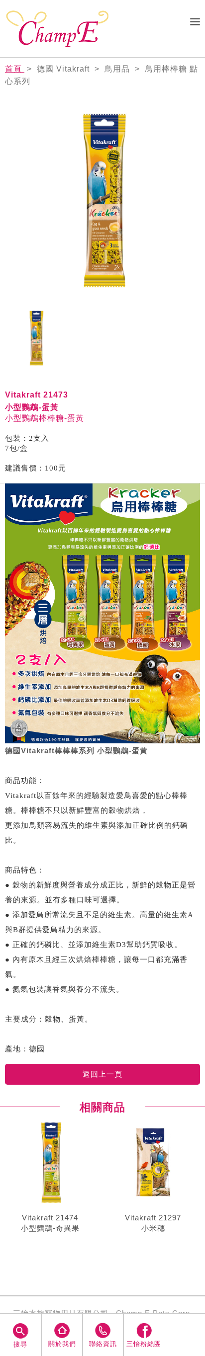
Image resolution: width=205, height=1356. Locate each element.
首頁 (14, 69)
